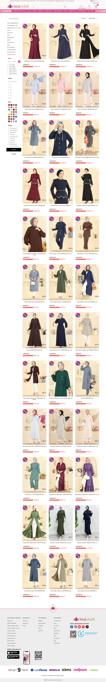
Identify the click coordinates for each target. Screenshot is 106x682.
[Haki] (9, 117)
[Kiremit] (9, 119)
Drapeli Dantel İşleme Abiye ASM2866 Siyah (87, 61)
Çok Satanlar (57, 638)
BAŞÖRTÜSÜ (72, 11)
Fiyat (9, 58)
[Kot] (14, 119)
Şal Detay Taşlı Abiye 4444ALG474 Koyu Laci (87, 542)
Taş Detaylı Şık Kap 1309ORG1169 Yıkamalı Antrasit (87, 157)
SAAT (65, 11)
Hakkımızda (25, 623)
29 (10, 90)
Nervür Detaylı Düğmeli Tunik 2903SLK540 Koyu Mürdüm (34, 399)
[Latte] (11, 121)
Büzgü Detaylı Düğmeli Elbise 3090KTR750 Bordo (61, 494)
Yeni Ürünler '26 (57, 620)
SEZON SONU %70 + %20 (19, 11)
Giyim (55, 623)
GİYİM (28, 11)
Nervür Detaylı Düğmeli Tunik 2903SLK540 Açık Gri (87, 350)
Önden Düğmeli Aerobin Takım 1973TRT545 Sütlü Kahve (34, 254)
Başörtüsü (56, 633)
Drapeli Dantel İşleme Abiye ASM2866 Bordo (34, 61)
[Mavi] (16, 121)
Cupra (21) (12, 140)
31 (10, 95)
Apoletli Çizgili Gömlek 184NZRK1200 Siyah (87, 109)
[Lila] (14, 121)
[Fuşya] (16, 112)
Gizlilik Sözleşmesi (11, 643)
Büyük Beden (57, 630)
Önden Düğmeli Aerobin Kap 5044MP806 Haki (60, 301)
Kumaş (10, 125)
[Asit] (9, 107)
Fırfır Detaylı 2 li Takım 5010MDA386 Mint (34, 494)
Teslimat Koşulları (11, 630)
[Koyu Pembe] (9, 105)
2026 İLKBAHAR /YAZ (12, 25)
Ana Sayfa (25, 620)
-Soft (45, 680)
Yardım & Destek (11, 645)
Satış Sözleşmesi (11, 638)
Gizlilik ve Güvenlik (11, 633)
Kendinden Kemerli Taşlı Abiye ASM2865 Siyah (87, 205)
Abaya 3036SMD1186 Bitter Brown (34, 350)
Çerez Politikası (10, 640)
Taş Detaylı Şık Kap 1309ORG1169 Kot (61, 157)
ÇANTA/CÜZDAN (81, 11)
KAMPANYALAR (11, 54)
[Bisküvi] (11, 110)
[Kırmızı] (11, 119)
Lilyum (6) (12, 138)
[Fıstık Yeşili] (11, 112)
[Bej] (16, 107)
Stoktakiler (83, 18)
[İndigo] (14, 117)
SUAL (8, 45)
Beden (10, 78)
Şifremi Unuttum (42, 623)
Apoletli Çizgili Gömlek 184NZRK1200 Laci (34, 109)
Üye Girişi (40, 630)
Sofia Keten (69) (13, 136)
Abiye (55, 628)
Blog (55, 640)
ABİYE (34, 11)
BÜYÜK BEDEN (57, 11)
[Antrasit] (16, 105)
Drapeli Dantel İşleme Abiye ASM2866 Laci (60, 61)
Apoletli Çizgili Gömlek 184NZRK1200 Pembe (61, 109)
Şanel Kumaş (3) (14, 130)
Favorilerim (40, 625)
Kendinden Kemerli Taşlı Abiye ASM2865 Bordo (34, 205)
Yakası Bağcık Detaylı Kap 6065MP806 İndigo (34, 590)
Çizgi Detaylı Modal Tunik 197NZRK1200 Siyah (60, 446)
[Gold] (9, 114)
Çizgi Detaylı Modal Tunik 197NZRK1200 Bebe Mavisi (34, 446)
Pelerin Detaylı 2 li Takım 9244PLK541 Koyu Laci (61, 253)
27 (10, 84)
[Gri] (11, 114)
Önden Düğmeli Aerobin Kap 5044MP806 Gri (34, 301)
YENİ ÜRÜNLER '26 (6, 11)
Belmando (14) (13, 144)
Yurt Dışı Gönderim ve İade (13, 628)
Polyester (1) (13, 132)
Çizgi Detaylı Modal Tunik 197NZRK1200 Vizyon (87, 446)
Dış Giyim (56, 625)
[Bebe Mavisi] (14, 107)
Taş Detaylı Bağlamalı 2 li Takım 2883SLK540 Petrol (61, 398)
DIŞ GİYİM (40, 11)
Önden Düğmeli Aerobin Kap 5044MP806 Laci (87, 301)
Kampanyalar (57, 643)
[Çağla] (16, 110)
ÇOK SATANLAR (11, 52)
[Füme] (14, 112)
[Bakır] (11, 107)
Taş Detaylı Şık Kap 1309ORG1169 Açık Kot (34, 157)
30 (10, 92)
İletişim (24, 625)
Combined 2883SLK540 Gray (87, 398)
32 (10, 98)
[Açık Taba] (14, 105)
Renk (9, 102)
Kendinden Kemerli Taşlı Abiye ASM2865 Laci (61, 205)
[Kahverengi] (16, 117)
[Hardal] (11, 117)
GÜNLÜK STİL (49, 11)
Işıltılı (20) (12, 142)
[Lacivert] (9, 121)
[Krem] (16, 119)
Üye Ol (39, 628)
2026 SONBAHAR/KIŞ (12, 23)
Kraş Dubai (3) (13, 128)
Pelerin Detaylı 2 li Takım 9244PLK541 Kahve (87, 253)
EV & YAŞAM (91, 11)
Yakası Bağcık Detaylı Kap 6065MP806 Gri (87, 590)
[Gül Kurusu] (14, 114)
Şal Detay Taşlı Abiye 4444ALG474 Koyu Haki (60, 542)
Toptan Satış (10, 620)
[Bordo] (14, 110)
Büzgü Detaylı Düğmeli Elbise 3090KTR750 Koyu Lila (87, 494)
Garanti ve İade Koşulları (12, 625)
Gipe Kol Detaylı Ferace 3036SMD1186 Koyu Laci (61, 350)
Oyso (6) (12, 134)
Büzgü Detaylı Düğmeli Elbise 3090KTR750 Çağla (34, 542)
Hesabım (40, 620)
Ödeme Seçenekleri (11, 623)
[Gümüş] (16, 114)
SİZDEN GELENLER (100, 11)
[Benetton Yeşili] (9, 110)
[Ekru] (9, 112)
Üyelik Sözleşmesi (11, 635)
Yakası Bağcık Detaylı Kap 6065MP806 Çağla (60, 590)
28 (10, 87)
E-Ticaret (48, 680)
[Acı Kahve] (11, 105)
